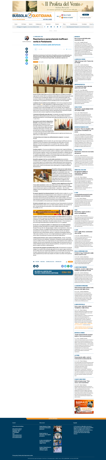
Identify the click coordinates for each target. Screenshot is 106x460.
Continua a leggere (53, 34)
